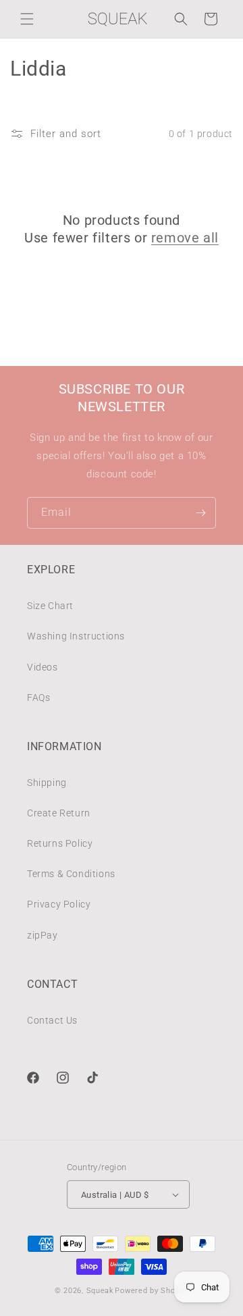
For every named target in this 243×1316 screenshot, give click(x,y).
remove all (185, 238)
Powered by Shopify (151, 1290)
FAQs (38, 697)
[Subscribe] (200, 513)
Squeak (99, 1290)
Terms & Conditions (71, 873)
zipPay (42, 935)
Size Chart (50, 605)
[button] (27, 19)
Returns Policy (59, 843)
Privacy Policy (58, 904)
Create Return (58, 813)
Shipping (47, 782)
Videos (42, 667)
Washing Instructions (76, 636)
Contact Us (52, 1020)
